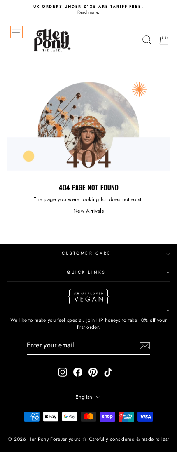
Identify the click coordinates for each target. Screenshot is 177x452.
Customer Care (86, 253)
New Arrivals (88, 211)
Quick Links (86, 272)
